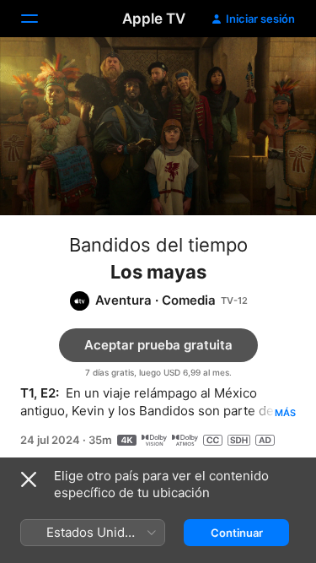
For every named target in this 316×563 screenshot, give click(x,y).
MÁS (285, 413)
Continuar (237, 532)
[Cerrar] (28, 479)
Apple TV (153, 18)
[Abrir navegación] (39, 18)
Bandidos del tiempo (158, 245)
